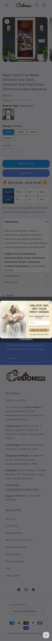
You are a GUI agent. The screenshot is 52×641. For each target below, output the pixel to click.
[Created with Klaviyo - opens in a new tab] (26, 339)
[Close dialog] (50, 303)
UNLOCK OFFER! (39, 330)
